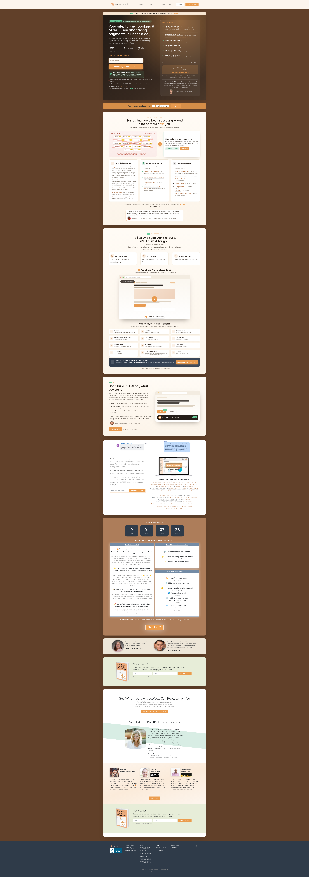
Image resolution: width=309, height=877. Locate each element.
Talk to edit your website (137, 88)
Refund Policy (162, 871)
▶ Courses (173, 506)
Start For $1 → (115, 429)
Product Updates (175, 845)
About (171, 4)
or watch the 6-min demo (130, 429)
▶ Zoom (184, 506)
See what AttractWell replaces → (154, 712)
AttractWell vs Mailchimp (146, 859)
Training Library (174, 847)
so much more (187, 499)
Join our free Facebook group (174, 508)
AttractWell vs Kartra (145, 861)
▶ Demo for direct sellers (178, 504)
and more (182, 204)
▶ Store (190, 506)
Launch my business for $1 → (126, 67)
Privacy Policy (155, 871)
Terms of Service (147, 871)
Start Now (191, 4)
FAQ (141, 845)
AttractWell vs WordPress (146, 862)
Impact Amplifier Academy (131, 849)
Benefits (142, 4)
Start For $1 (154, 627)
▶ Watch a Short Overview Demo (160, 504)
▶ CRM (179, 506)
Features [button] (152, 4)
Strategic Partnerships (161, 847)
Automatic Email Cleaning (131, 850)
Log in (180, 4)
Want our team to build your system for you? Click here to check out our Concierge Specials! (154, 620)
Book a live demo (124, 88)
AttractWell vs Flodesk (145, 858)
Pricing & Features (129, 845)
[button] (154, 297)
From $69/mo (184, 148)
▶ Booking (166, 506)
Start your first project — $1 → (187, 362)
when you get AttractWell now (162, 540)
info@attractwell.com (161, 850)
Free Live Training (187, 502)
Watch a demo (182, 37)
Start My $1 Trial (137, 491)
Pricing (163, 4)
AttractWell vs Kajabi (145, 847)
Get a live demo (174, 470)
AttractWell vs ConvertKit (146, 853)
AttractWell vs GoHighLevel (143, 855)
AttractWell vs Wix (144, 849)
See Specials (175, 106)
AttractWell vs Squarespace (143, 851)
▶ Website (159, 506)
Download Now (184, 674)
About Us (158, 845)
